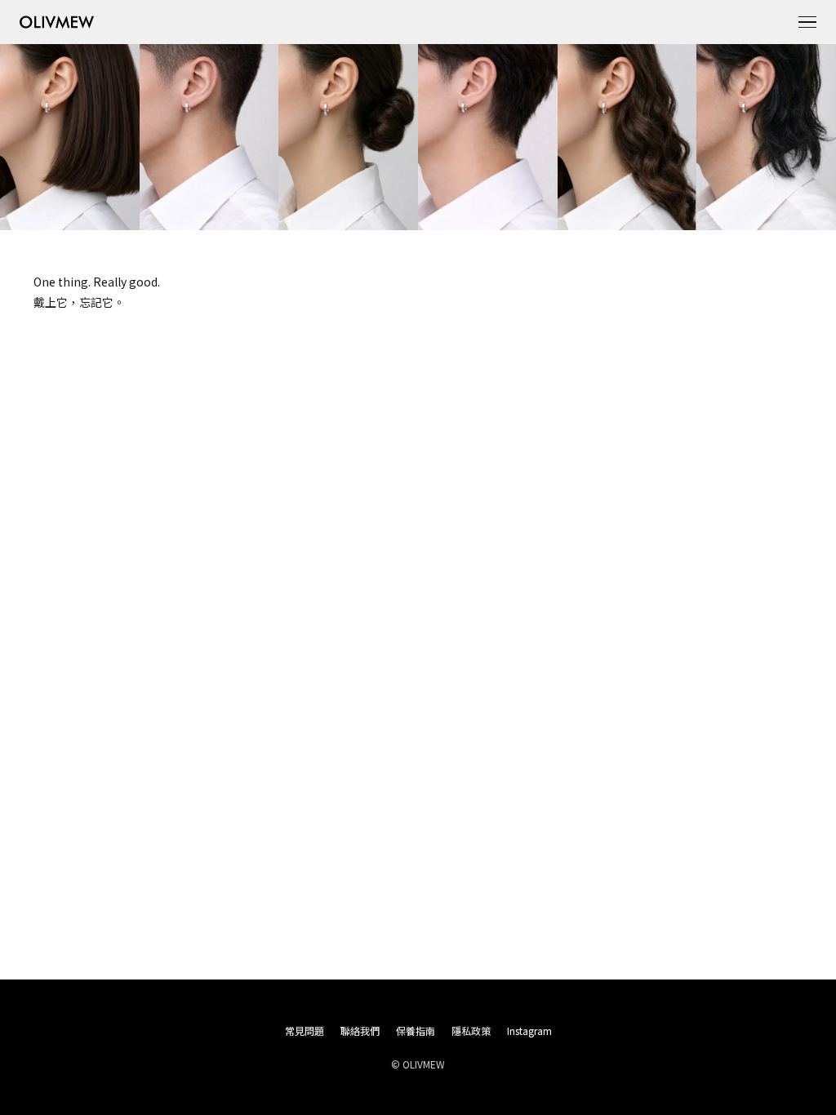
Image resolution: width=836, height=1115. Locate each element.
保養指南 (415, 1030)
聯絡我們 (360, 1030)
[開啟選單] (807, 22)
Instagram (529, 1030)
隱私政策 (471, 1030)
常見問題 (304, 1030)
